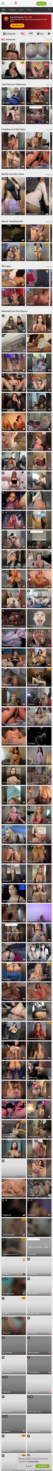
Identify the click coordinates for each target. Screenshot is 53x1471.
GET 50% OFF (17, 26)
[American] (22, 34)
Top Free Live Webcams (14, 84)
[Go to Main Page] (16, 3)
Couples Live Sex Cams (13, 129)
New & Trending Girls (12, 221)
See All (48, 40)
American (11, 39)
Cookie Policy (33, 1461)
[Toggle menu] (3, 3)
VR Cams (6, 266)
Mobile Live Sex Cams (13, 174)
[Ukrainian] (30, 34)
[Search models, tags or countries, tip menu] (49, 10)
